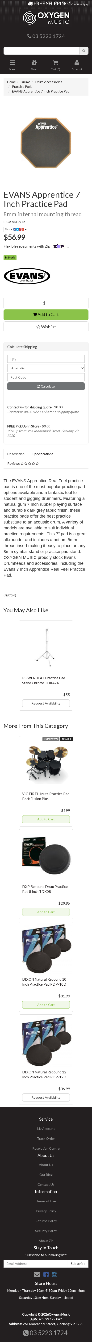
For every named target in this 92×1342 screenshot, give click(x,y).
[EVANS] (46, 276)
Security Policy (46, 1231)
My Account (46, 1129)
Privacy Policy (46, 1211)
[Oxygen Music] (46, 16)
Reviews (14, 463)
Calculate (47, 386)
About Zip (46, 1241)
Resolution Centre (46, 1148)
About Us (46, 1165)
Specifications (43, 454)
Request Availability (45, 703)
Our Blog (46, 1175)
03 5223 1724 (48, 1333)
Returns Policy (46, 1221)
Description (16, 454)
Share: (9, 229)
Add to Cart (48, 314)
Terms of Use (46, 1201)
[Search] (83, 51)
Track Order (46, 1138)
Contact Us (46, 1184)
